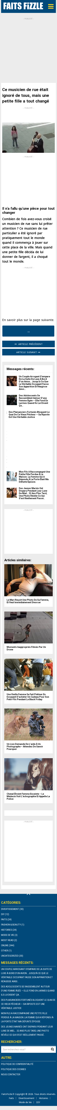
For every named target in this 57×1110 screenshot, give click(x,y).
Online (4, 945)
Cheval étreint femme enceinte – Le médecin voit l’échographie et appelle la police (28, 796)
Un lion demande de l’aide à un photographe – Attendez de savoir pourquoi (25, 746)
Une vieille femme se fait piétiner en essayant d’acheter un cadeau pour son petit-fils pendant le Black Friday (28, 697)
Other (4, 950)
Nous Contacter (10, 1074)
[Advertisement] (28, 48)
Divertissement (10, 909)
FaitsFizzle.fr (7, 1094)
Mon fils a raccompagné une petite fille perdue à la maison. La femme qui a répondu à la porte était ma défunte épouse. (34, 477)
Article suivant (27, 352)
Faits (4, 919)
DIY (2, 914)
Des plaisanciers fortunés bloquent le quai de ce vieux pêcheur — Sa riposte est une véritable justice (29, 414)
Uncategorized (10, 956)
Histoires (6, 930)
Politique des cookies (13, 1069)
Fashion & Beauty (11, 924)
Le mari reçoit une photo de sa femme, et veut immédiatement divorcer (28, 601)
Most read (7, 940)
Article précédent (30, 344)
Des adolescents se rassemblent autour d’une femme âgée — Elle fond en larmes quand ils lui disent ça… (33, 400)
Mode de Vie (7, 935)
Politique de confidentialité (17, 1064)
